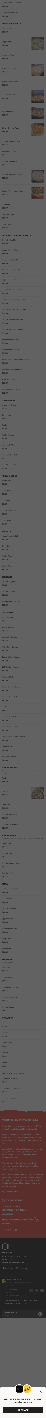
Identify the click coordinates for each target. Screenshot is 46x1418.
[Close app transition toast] (40, 1391)
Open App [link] (23, 1410)
